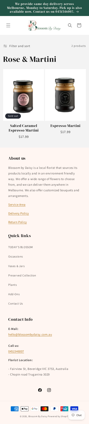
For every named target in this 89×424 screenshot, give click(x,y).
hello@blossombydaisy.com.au (30, 334)
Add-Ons (14, 294)
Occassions (15, 256)
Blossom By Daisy (37, 416)
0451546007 (16, 351)
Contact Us (15, 303)
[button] (8, 25)
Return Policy (17, 222)
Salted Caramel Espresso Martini (24, 128)
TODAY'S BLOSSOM (20, 247)
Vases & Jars (16, 266)
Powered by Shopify (58, 416)
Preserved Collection (22, 275)
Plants (12, 285)
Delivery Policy (18, 213)
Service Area (16, 204)
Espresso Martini (66, 125)
